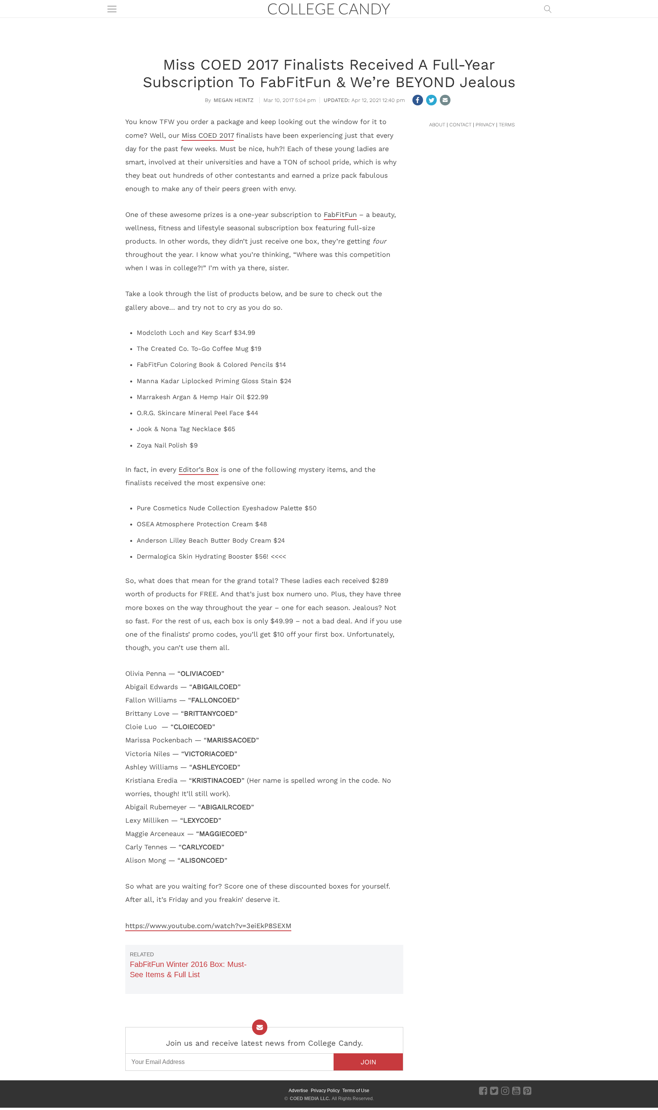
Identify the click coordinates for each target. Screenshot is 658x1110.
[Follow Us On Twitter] (494, 1090)
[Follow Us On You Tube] (516, 1090)
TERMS (507, 124)
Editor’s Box (199, 469)
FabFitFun (340, 214)
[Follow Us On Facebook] (483, 1090)
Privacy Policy (325, 1090)
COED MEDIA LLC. (310, 1098)
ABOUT (437, 124)
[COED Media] (153, 1090)
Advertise (298, 1090)
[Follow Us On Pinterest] (527, 1090)
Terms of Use (355, 1090)
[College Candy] (329, 8)
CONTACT (460, 124)
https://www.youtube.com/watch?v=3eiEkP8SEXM (208, 926)
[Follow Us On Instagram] (505, 1090)
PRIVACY (485, 124)
